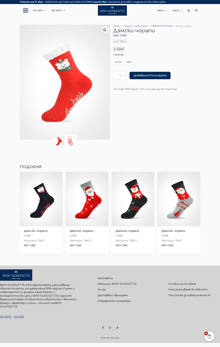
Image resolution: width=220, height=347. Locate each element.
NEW (160, 10)
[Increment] (124, 75)
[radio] (118, 62)
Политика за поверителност (189, 295)
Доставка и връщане (113, 295)
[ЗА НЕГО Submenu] (65, 10)
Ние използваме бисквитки (188, 289)
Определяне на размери (114, 300)
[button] (104, 30)
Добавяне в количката (150, 75)
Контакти (105, 278)
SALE (176, 10)
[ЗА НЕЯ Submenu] (45, 10)
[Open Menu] (24, 10)
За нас (102, 289)
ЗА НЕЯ (37, 10)
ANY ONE (120, 35)
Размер (118, 54)
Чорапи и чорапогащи (136, 26)
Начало (117, 26)
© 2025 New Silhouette (110, 338)
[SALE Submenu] (182, 10)
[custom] (102, 327)
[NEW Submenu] (166, 10)
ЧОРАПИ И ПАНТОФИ (161, 26)
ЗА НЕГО (57, 10)
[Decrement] (116, 75)
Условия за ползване (182, 283)
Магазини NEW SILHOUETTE (117, 283)
